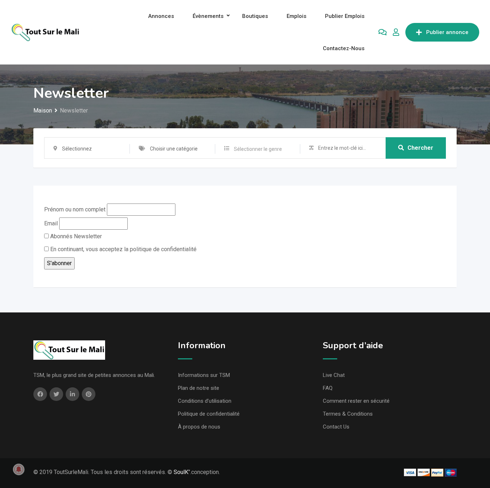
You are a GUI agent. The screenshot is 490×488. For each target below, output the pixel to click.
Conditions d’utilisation (204, 401)
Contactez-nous (343, 48)
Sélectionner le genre (258, 149)
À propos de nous (199, 427)
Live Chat (334, 375)
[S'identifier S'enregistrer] (396, 32)
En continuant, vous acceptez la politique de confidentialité (123, 249)
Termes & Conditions (348, 414)
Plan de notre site (198, 388)
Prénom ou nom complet (74, 209)
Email (51, 223)
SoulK (181, 472)
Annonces (161, 16)
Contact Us (336, 427)
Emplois (296, 16)
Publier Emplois (344, 16)
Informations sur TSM (204, 375)
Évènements (208, 16)
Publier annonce (447, 32)
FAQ (328, 388)
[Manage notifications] (18, 469)
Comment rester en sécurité (356, 401)
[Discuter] (382, 32)
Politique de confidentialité (209, 414)
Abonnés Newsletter (75, 236)
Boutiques (255, 16)
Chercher (420, 147)
